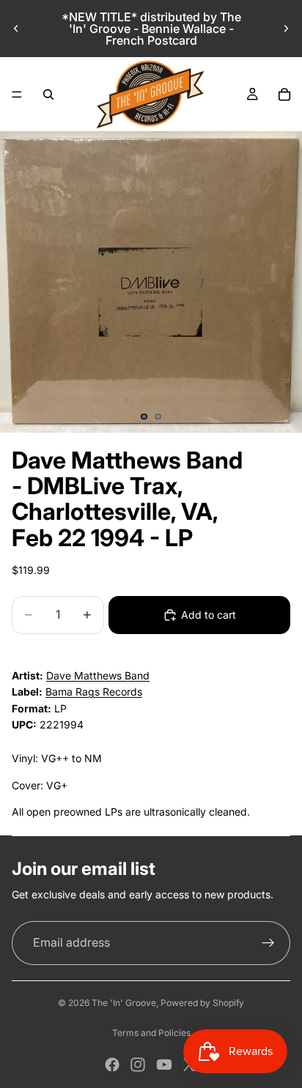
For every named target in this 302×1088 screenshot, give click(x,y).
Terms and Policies (151, 1032)
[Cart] (284, 94)
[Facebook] (112, 1064)
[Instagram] (138, 1064)
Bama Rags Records (93, 691)
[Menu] (17, 94)
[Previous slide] (16, 28)
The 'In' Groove (124, 1002)
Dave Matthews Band (98, 675)
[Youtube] (164, 1064)
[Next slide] (286, 28)
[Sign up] (268, 943)
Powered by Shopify (202, 1002)
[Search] (48, 94)
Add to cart (208, 614)
